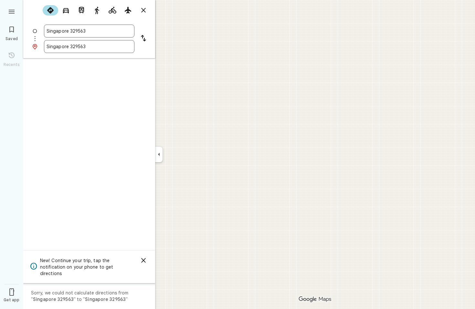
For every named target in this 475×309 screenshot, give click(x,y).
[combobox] (89, 31)
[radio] (50, 10)
